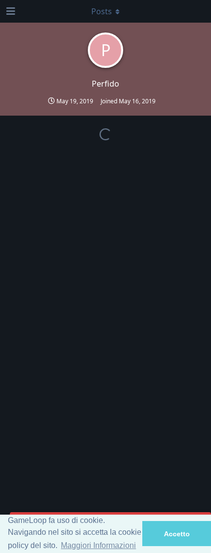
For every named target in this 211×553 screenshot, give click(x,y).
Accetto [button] (177, 534)
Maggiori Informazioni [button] (98, 545)
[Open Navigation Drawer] (10, 11)
